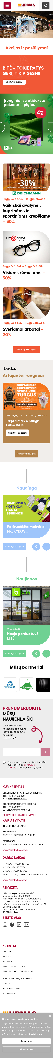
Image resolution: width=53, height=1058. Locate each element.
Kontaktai (8, 983)
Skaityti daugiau (14, 82)
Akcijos (7, 951)
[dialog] (26, 1035)
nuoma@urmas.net (19, 810)
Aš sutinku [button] (26, 1041)
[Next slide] (46, 547)
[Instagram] (5, 923)
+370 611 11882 (15, 807)
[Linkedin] (19, 923)
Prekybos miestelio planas (18, 971)
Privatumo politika (14, 966)
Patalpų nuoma (11, 988)
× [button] (50, 1016)
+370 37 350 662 (16, 796)
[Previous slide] (36, 547)
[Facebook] (12, 923)
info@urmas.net (17, 799)
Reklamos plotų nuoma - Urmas (19, 815)
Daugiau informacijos (15, 850)
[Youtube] (26, 923)
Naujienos (8, 956)
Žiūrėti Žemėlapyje (16, 826)
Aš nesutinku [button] (26, 1049)
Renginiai (7, 961)
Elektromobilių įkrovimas (17, 979)
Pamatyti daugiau (26, 349)
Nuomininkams (11, 993)
